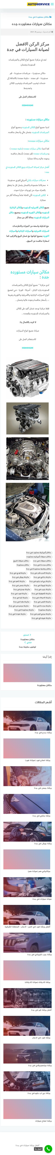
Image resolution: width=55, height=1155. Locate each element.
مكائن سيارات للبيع (20, 561)
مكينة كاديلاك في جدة (41, 597)
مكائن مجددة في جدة (42, 565)
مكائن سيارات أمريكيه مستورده (39, 556)
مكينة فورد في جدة (19, 593)
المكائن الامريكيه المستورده (33, 207)
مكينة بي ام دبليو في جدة (40, 581)
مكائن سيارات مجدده (38, 141)
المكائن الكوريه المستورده (30, 212)
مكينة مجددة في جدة (42, 606)
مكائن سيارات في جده (42, 561)
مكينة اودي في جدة (18, 573)
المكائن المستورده (28, 127)
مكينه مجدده (16, 148)
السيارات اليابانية (25, 231)
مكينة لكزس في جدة (42, 601)
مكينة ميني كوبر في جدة (40, 614)
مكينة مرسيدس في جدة (18, 606)
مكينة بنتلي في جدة (42, 577)
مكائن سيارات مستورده (38, 119)
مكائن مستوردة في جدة (39, 17)
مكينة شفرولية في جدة (41, 593)
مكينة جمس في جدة (20, 585)
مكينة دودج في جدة (22, 589)
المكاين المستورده (39, 195)
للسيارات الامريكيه (41, 231)
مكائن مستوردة (23, 565)
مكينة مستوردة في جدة (24, 610)
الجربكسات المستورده (40, 132)
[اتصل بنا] (48, 1149)
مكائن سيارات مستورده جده (30, 274)
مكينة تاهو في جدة (17, 581)
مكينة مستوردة (44, 610)
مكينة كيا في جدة (20, 597)
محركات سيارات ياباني (36, 180)
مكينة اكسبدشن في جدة (41, 573)
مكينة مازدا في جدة (21, 601)
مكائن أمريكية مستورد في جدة (38, 552)
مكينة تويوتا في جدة (42, 585)
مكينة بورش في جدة (20, 577)
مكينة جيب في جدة (43, 589)
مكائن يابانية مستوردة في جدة (38, 569)
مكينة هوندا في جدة (17, 614)
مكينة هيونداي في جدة (41, 618)
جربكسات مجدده (41, 153)
